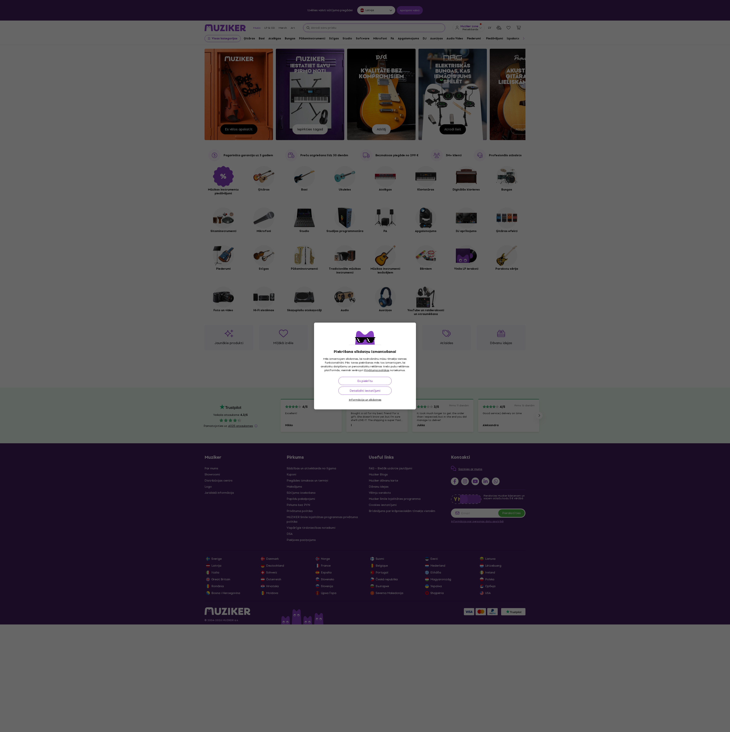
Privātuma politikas (376, 370)
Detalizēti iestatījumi (365, 390)
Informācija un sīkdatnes (365, 400)
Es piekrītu (365, 381)
